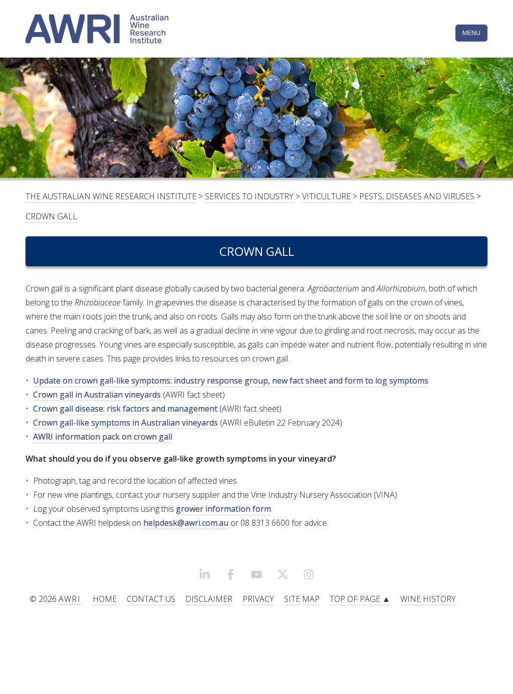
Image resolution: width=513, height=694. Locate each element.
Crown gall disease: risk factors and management (125, 408)
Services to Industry (249, 196)
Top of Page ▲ (360, 598)
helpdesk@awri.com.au (185, 522)
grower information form (223, 508)
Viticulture (326, 196)
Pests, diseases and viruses (416, 196)
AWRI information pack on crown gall (102, 436)
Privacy (258, 598)
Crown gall (51, 216)
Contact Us (151, 598)
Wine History (428, 598)
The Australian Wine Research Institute (111, 196)
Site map (302, 598)
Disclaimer (208, 598)
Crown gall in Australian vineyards (97, 394)
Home (105, 598)
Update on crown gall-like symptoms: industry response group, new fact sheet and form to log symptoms (230, 380)
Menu (471, 32)
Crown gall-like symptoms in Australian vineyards (125, 422)
